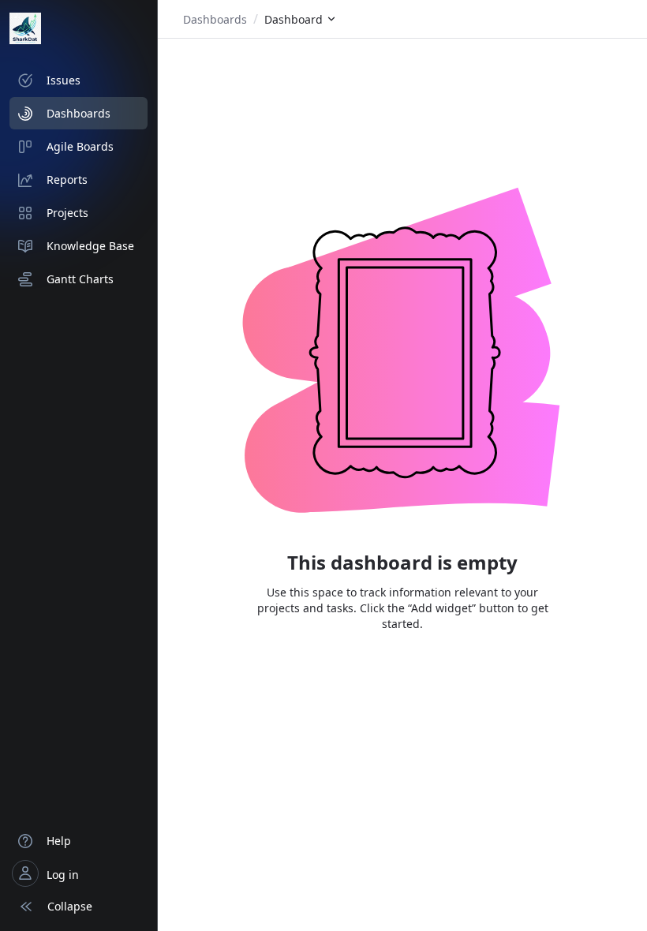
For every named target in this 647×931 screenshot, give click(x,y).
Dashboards (215, 19)
